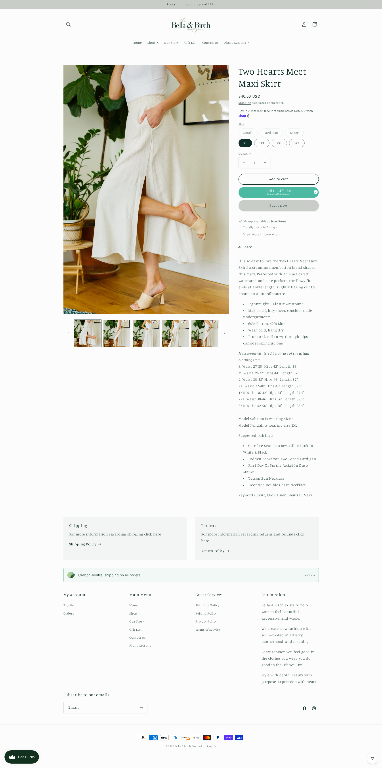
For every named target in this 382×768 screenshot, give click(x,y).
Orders (68, 613)
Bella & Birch (183, 746)
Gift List (135, 629)
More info (310, 575)
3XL (297, 143)
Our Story (136, 621)
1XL (262, 143)
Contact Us (137, 637)
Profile (68, 605)
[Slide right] (224, 333)
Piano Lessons (140, 645)
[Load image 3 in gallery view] (146, 333)
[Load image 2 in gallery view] (116, 333)
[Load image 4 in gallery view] (175, 333)
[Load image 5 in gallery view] (204, 333)
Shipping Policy (82, 544)
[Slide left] (68, 333)
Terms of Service (207, 629)
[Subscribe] (141, 707)
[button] (68, 24)
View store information (261, 234)
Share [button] (247, 247)
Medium (273, 134)
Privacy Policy (206, 621)
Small (250, 134)
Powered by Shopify (204, 746)
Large (297, 134)
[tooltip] (316, 192)
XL (245, 143)
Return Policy (212, 551)
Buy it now (278, 205)
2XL (279, 143)
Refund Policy (206, 613)
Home (134, 605)
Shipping (245, 102)
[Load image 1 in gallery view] (87, 333)
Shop (133, 613)
